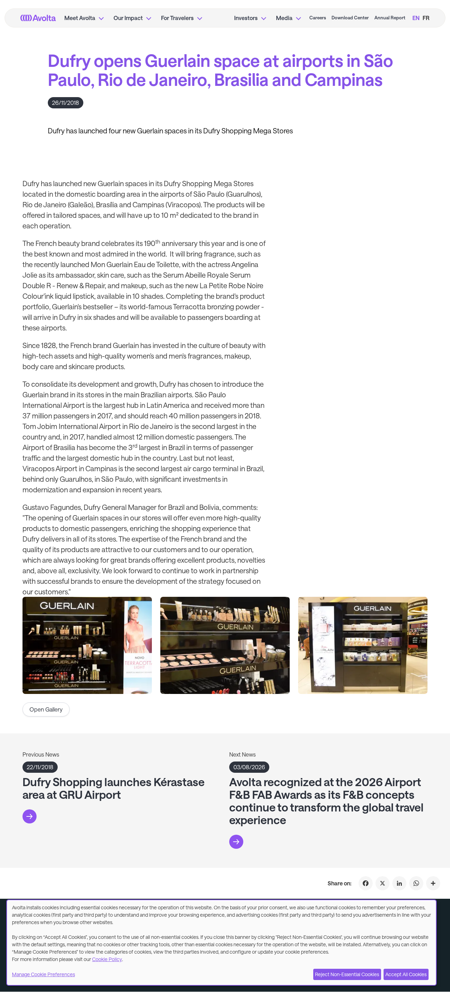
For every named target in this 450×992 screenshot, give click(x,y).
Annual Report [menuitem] (389, 17)
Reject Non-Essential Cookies (347, 974)
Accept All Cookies (405, 974)
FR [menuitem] (426, 17)
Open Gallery (46, 709)
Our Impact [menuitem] (128, 17)
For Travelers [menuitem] (177, 17)
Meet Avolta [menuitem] (79, 17)
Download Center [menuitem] (350, 17)
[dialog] (221, 942)
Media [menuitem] (284, 17)
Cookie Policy (107, 959)
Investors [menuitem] (246, 17)
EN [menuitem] (416, 17)
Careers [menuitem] (317, 17)
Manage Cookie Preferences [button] (43, 974)
